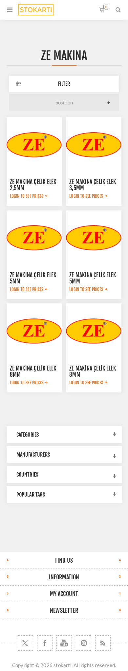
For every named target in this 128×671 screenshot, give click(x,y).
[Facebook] (45, 643)
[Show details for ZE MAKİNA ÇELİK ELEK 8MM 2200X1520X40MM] (34, 330)
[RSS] (103, 643)
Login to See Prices (27, 196)
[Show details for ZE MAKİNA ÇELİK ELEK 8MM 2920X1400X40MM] (93, 330)
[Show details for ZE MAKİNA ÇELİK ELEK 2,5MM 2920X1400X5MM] (34, 144)
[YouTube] (64, 643)
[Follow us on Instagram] (83, 643)
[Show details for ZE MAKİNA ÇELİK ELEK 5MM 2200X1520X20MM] (34, 237)
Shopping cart (106, 7)
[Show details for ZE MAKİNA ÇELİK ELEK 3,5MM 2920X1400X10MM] (93, 144)
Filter (64, 84)
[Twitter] (25, 643)
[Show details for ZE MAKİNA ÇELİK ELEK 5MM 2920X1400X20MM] (93, 237)
